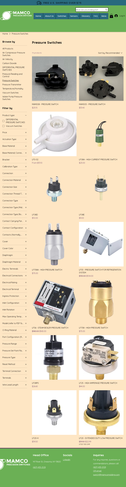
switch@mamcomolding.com (106, 474)
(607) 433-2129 (39, 467)
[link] (111, 16)
